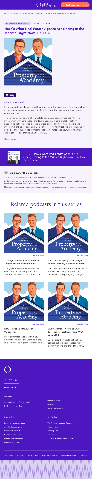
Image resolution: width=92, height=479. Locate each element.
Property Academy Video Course (60, 438)
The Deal (51, 434)
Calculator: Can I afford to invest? (17, 402)
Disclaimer (21, 455)
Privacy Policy (33, 455)
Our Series (14, 13)
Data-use (84, 455)
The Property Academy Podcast (17, 23)
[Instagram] (15, 379)
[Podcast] (5, 379)
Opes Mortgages (53, 400)
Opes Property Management (58, 408)
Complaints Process (49, 455)
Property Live (52, 427)
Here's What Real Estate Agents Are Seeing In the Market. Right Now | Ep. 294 (49, 13)
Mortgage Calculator (12, 442)
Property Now (52, 431)
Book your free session (13, 406)
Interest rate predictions (13, 438)
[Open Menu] (4, 5)
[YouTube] (10, 379)
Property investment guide (14, 423)
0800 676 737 (11, 387)
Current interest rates (12, 434)
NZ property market (12, 431)
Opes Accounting (54, 404)
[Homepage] (5, 13)
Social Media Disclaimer (69, 455)
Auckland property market (14, 427)
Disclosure (9, 455)
